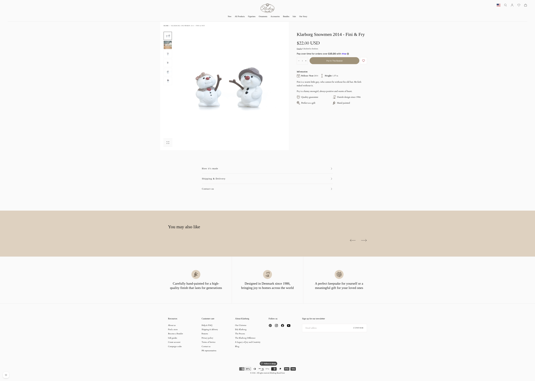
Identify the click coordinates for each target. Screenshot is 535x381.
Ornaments (263, 16)
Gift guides (172, 338)
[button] (505, 5)
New (229, 16)
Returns (205, 333)
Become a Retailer (175, 333)
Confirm (358, 328)
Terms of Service (208, 342)
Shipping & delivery (210, 329)
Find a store (173, 329)
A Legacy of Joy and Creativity (247, 342)
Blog (237, 346)
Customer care (208, 318)
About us (172, 325)
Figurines (251, 16)
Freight (299, 49)
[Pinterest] (270, 325)
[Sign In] (512, 5)
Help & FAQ (207, 325)
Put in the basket (334, 61)
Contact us (208, 189)
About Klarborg (242, 318)
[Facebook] (282, 325)
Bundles (286, 16)
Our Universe (240, 325)
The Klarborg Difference (245, 338)
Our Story (303, 16)
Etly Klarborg (240, 329)
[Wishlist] (519, 5)
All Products (240, 16)
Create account (174, 342)
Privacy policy (207, 338)
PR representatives (209, 350)
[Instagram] (276, 325)
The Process (240, 333)
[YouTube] (289, 325)
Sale (294, 16)
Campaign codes (175, 346)
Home (166, 26)
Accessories (275, 16)
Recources (172, 318)
